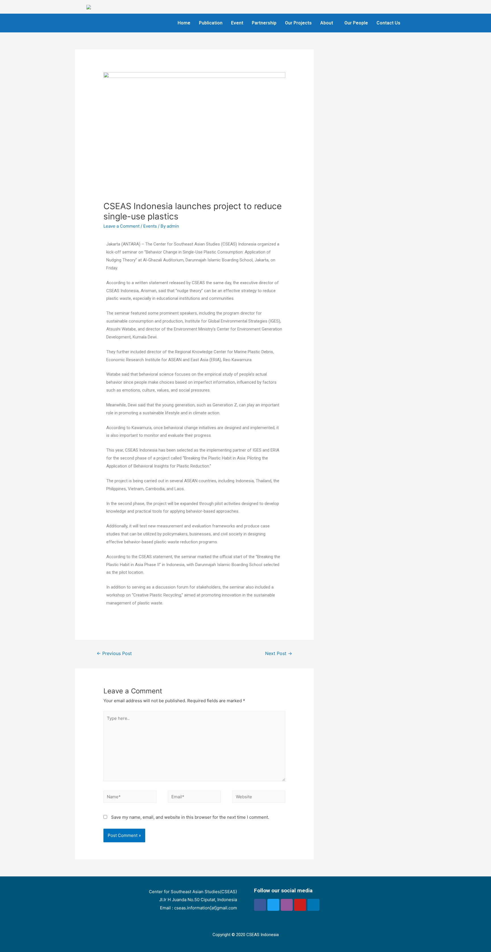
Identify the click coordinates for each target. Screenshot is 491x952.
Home (184, 23)
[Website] (258, 798)
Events (150, 226)
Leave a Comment (121, 226)
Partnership (264, 23)
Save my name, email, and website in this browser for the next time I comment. (190, 817)
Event (237, 23)
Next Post (278, 653)
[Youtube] (300, 905)
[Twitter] (273, 905)
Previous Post (114, 653)
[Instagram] (287, 905)
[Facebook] (260, 905)
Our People (356, 23)
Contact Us (388, 23)
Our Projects (298, 23)
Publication (210, 23)
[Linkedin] (313, 905)
